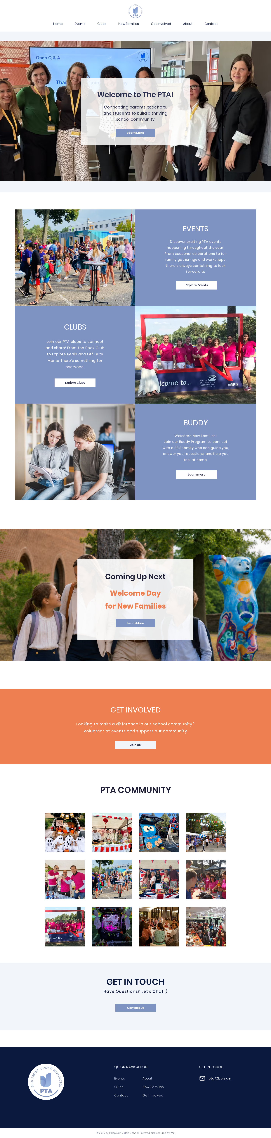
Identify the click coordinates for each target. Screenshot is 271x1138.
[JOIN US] (135, 11)
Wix (172, 1133)
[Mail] (202, 1078)
